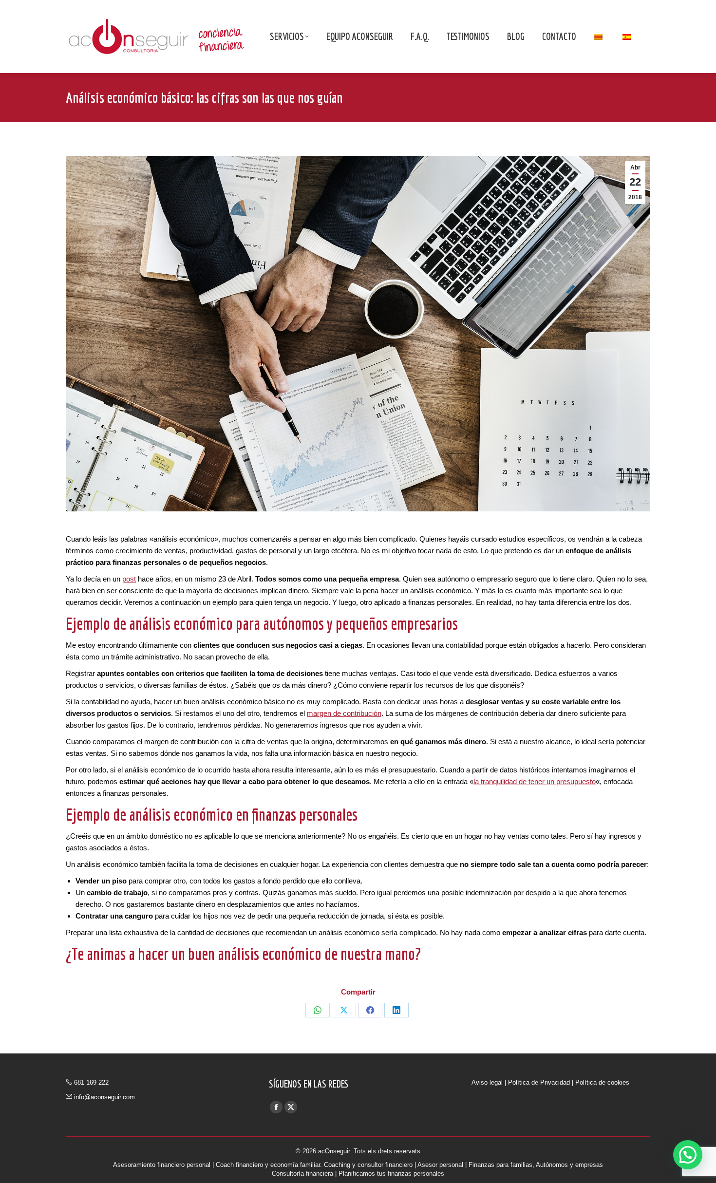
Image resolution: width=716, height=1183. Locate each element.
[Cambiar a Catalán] (599, 36)
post (129, 579)
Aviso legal (487, 1082)
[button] (687, 1154)
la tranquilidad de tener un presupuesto (534, 781)
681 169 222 (91, 1082)
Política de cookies (602, 1082)
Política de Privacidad (539, 1082)
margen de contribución (344, 713)
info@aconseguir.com (104, 1097)
